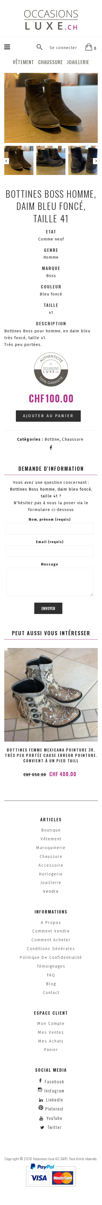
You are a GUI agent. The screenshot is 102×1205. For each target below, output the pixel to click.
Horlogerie (51, 874)
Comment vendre (51, 931)
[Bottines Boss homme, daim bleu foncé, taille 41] (18, 160)
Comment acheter (51, 940)
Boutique (51, 830)
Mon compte (51, 1023)
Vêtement (23, 62)
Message (49, 564)
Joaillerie (78, 62)
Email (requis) (49, 542)
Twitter (54, 1127)
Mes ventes (51, 1032)
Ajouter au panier (48, 415)
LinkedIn (54, 1099)
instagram (54, 1090)
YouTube (54, 1118)
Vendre (51, 891)
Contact (51, 992)
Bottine (52, 439)
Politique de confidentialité (51, 957)
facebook (54, 1081)
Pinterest (54, 1108)
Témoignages (51, 966)
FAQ (51, 975)
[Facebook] (51, 447)
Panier (51, 1049)
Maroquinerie (51, 847)
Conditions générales (51, 948)
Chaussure (50, 62)
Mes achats (51, 1041)
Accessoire (51, 865)
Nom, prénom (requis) (50, 520)
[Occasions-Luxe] (51, 19)
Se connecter (63, 47)
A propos (51, 922)
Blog (51, 984)
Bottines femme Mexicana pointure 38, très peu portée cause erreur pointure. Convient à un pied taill (51, 755)
